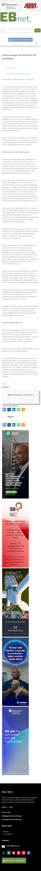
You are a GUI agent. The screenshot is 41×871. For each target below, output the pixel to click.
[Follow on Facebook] (28, 853)
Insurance (10, 73)
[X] (9, 409)
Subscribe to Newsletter (21, 40)
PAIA (10, 807)
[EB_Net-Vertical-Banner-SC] (15, 705)
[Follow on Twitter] (4, 853)
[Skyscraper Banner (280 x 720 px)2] (15, 567)
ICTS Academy (7, 834)
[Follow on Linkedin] (9, 853)
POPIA (4, 807)
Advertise (6, 831)
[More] (23, 409)
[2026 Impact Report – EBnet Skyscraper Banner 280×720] (15, 636)
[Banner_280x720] (15, 498)
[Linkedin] (14, 409)
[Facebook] (4, 409)
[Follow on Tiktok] (18, 853)
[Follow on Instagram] (23, 853)
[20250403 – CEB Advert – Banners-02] (15, 774)
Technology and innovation (22, 73)
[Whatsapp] (18, 409)
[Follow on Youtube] (14, 853)
